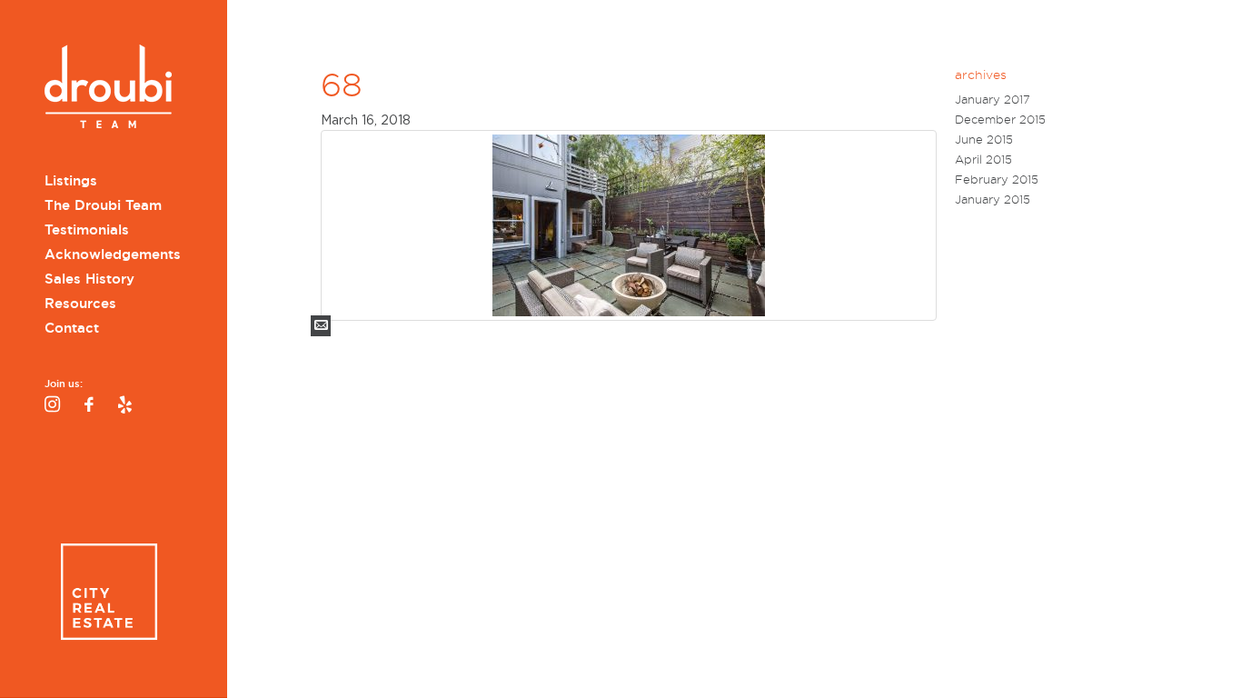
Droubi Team (108, 89)
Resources (80, 303)
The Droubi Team (103, 205)
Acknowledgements (113, 254)
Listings (71, 181)
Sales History (89, 279)
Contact (72, 328)
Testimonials (87, 230)
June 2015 (984, 139)
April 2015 (983, 159)
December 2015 (1000, 119)
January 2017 (992, 99)
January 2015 (992, 199)
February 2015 (996, 179)
